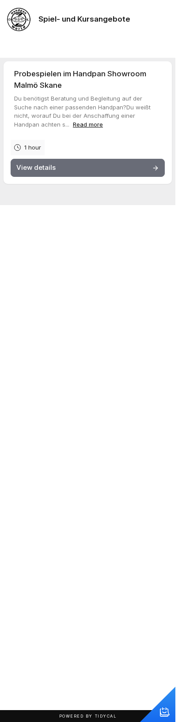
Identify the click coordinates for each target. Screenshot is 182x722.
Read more (88, 124)
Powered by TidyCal (88, 716)
